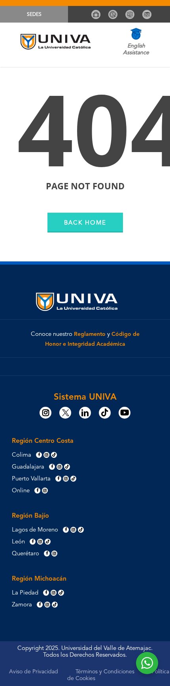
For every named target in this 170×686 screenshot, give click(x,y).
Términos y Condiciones (105, 672)
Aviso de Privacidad (33, 672)
